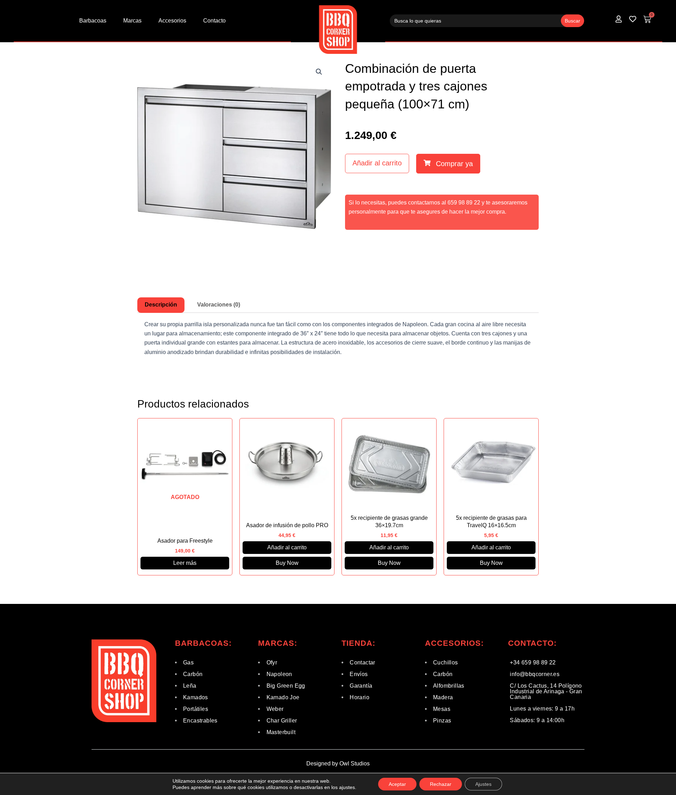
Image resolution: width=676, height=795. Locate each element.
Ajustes (483, 784)
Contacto (214, 21)
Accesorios (172, 21)
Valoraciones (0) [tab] (218, 305)
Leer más (184, 563)
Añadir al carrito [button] (287, 547)
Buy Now (287, 563)
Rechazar (440, 784)
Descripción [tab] (161, 305)
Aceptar (397, 784)
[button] (319, 71)
